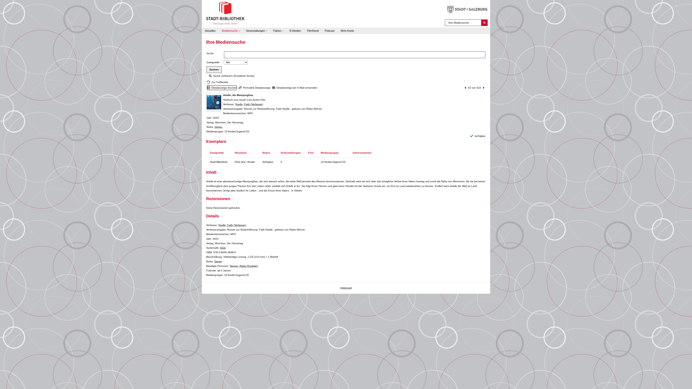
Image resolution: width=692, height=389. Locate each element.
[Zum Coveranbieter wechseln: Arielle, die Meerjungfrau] (214, 102)
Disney (218, 127)
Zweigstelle (213, 62)
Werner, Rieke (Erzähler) (244, 266)
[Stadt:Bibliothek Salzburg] (225, 13)
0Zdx (223, 247)
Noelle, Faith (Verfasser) (249, 104)
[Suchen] (484, 22)
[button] (231, 31)
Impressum (346, 288)
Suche (210, 53)
